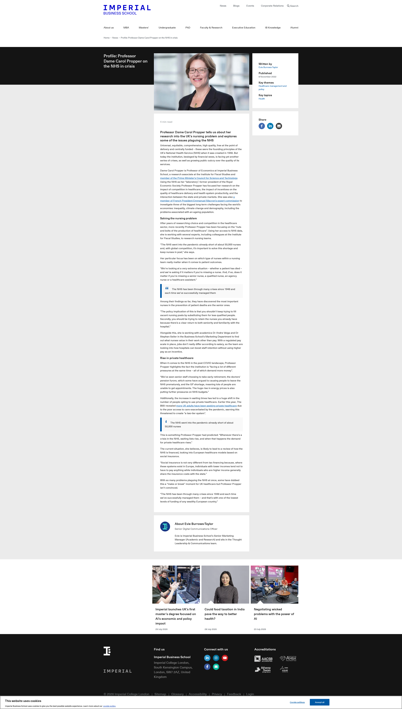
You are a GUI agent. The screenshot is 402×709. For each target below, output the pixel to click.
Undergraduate (167, 27)
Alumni (294, 27)
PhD (187, 27)
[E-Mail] (216, 667)
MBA (126, 27)
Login (250, 694)
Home (107, 37)
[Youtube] (225, 658)
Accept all (319, 702)
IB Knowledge (273, 27)
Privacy (217, 694)
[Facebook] (207, 667)
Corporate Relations (272, 5)
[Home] (151, 10)
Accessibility (198, 694)
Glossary (177, 694)
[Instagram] (216, 658)
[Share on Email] (280, 126)
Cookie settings (297, 702)
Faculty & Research (211, 27)
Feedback (234, 694)
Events (250, 5)
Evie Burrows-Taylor (268, 67)
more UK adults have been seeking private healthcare (206, 405)
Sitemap (160, 694)
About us (109, 27)
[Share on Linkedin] (271, 126)
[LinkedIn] (207, 658)
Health (262, 98)
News (223, 5)
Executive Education (243, 27)
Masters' (144, 27)
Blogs (236, 5)
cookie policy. (109, 705)
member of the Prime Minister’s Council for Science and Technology (198, 178)
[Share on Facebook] (262, 126)
